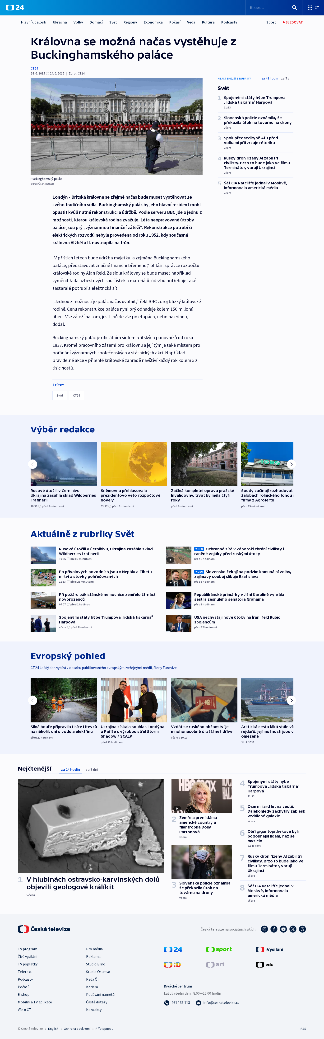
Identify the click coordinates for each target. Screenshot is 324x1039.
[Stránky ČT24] (173, 949)
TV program (27, 948)
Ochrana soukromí (77, 1028)
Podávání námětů (100, 994)
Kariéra (92, 986)
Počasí (175, 22)
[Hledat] (294, 7)
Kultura (208, 22)
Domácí (96, 22)
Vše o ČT (24, 1009)
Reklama (93, 956)
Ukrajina (60, 22)
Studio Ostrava (98, 971)
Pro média (94, 948)
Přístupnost (104, 1028)
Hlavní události (33, 22)
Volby (78, 22)
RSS (303, 1028)
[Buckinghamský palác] (117, 126)
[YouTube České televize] (283, 929)
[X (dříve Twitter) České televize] (293, 929)
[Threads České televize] (302, 929)
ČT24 (34, 68)
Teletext (25, 971)
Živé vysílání (27, 956)
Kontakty (94, 1009)
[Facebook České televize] (274, 929)
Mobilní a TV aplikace (35, 1002)
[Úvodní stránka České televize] (44, 929)
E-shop (23, 994)
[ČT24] (15, 7)
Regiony (130, 22)
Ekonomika (153, 22)
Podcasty (229, 22)
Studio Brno (95, 964)
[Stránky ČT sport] (219, 949)
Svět (113, 22)
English (53, 1028)
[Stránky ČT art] (215, 964)
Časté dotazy (96, 1002)
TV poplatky (27, 964)
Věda (191, 22)
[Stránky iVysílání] (269, 949)
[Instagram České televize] (264, 929)
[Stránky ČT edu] (264, 964)
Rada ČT (92, 979)
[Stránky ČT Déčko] (172, 964)
